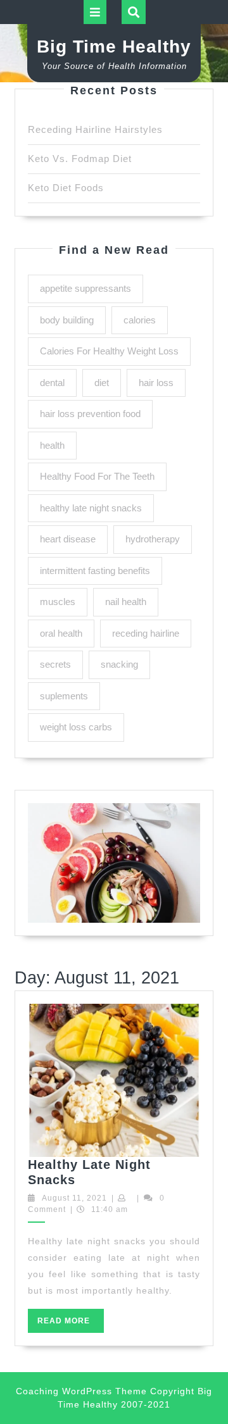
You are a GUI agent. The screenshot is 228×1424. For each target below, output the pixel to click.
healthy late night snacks (91, 508)
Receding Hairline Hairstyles (95, 129)
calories (140, 320)
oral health (61, 633)
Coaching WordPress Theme (81, 1391)
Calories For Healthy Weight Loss (109, 351)
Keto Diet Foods (66, 187)
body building (67, 320)
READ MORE (70, 1324)
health (52, 445)
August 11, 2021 (74, 1198)
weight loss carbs (76, 726)
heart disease (68, 539)
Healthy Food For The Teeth (97, 476)
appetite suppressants (85, 288)
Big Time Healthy (114, 46)
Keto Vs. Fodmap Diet (80, 158)
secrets (55, 664)
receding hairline (145, 633)
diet (101, 382)
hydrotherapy (152, 539)
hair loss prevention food (90, 413)
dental (52, 382)
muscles (57, 601)
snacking (119, 664)
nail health (125, 601)
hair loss (156, 382)
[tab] (95, 12)
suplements (64, 695)
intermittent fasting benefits (95, 570)
